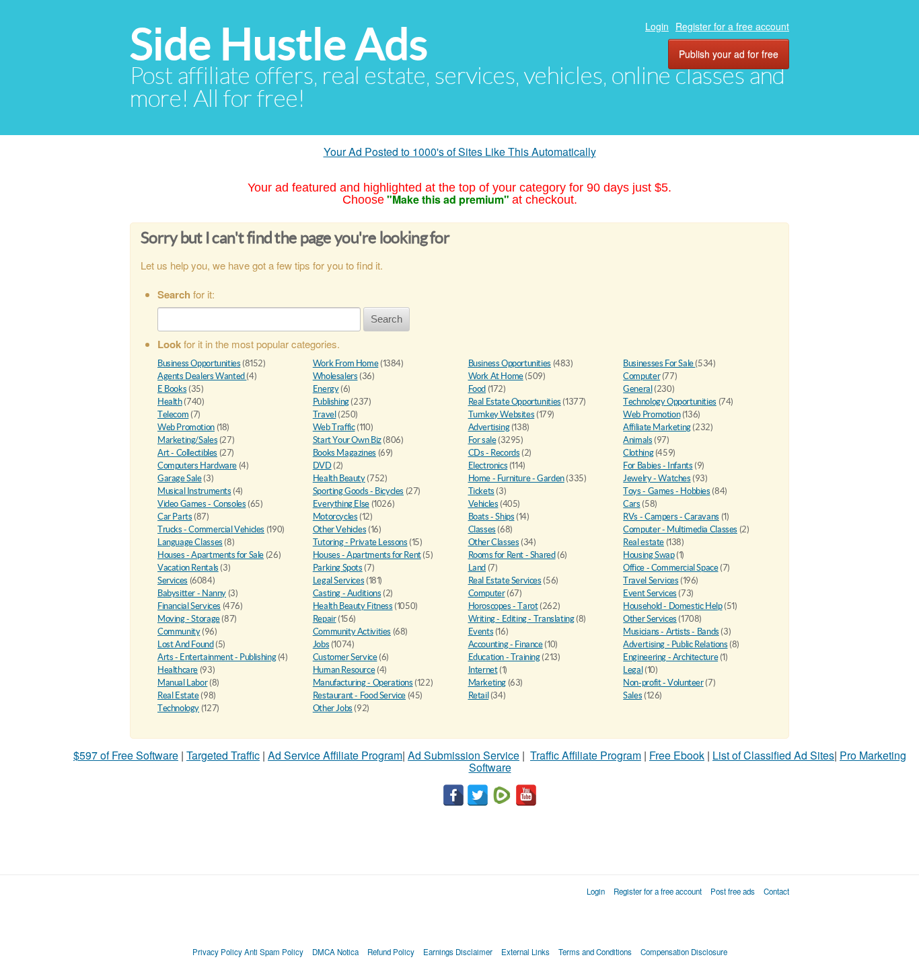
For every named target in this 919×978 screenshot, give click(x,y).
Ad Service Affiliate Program (335, 755)
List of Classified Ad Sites (773, 755)
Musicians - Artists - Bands (671, 631)
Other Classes (493, 542)
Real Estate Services (505, 580)
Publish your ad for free (728, 53)
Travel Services (650, 580)
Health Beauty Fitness (353, 606)
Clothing (638, 453)
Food (477, 389)
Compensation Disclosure (683, 951)
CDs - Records (494, 453)
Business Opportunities (198, 363)
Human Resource (344, 670)
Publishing (331, 402)
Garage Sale (179, 478)
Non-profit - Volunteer (663, 683)
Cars (631, 504)
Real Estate (178, 695)
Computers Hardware (197, 465)
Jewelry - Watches (656, 478)
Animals (637, 440)
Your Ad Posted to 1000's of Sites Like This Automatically (460, 151)
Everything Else (341, 504)
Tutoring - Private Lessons (360, 542)
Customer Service (345, 657)
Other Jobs (333, 708)
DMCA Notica (335, 951)
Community (178, 631)
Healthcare (177, 670)
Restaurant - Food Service (359, 695)
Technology (178, 708)
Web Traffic (334, 427)
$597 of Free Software (125, 755)
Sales (632, 695)
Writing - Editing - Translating (521, 619)
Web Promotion (651, 414)
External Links (525, 951)
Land (477, 568)
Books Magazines (344, 453)
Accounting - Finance (505, 644)
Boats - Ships (491, 517)
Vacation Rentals (188, 568)
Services (172, 580)
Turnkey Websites (501, 414)
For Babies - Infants (657, 465)
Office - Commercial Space (670, 568)
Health (169, 402)
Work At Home (495, 376)
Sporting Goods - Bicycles (358, 491)
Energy (326, 389)
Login (657, 26)
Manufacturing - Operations (363, 683)
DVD (322, 465)
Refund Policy (390, 951)
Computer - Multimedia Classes (680, 529)
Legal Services (339, 580)
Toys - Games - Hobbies (666, 491)
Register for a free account (732, 26)
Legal (632, 670)
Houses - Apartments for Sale (210, 555)
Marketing (487, 683)
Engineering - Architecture (670, 657)
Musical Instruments (194, 491)
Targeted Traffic (223, 755)
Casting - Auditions (347, 593)
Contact (776, 891)
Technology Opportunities (669, 402)
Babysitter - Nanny (191, 593)
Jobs (321, 644)
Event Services (650, 593)
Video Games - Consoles (201, 504)
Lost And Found (185, 644)
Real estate (643, 542)
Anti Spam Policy (273, 951)
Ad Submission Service (463, 755)
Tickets (481, 491)
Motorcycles (335, 517)
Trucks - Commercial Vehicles (210, 529)
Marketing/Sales (187, 440)
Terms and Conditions (595, 951)
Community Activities (352, 631)
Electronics (488, 465)
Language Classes (190, 542)
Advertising (489, 427)
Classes (482, 529)
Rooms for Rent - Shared (512, 555)
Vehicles (483, 504)
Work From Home (346, 363)
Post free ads (732, 891)
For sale (482, 440)
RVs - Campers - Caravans (671, 517)
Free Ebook (676, 755)
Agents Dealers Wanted (201, 376)
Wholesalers (335, 376)
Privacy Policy (217, 951)
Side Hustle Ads (279, 44)
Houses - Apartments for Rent (367, 555)
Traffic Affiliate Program (585, 755)
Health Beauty (339, 478)
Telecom (172, 414)
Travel (324, 414)
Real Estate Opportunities (514, 402)
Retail (478, 695)
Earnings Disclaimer (457, 951)
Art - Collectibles (187, 453)
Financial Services (189, 606)
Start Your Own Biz (347, 440)
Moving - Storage (188, 619)
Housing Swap (648, 555)
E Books (171, 389)
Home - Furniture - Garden (516, 478)
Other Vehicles (340, 529)
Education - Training (504, 657)
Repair (324, 619)
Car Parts (174, 517)
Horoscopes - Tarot (503, 606)
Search (386, 319)
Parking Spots (338, 568)
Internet (483, 670)
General (637, 389)
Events (481, 631)
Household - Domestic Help (672, 606)
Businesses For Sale (659, 363)
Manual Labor (182, 683)
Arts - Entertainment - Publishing (216, 657)
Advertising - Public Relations (675, 644)
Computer (641, 376)
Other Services (650, 619)
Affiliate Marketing (657, 427)
